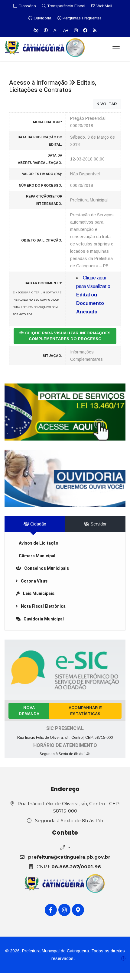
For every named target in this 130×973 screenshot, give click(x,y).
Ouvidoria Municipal (44, 619)
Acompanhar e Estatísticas (85, 710)
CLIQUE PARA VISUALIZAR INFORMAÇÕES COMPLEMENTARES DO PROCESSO (67, 336)
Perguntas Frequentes (81, 18)
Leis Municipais (38, 593)
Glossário (26, 6)
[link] (65, 412)
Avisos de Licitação (38, 543)
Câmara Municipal (37, 556)
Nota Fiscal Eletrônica (43, 606)
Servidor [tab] (98, 524)
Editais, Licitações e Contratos (52, 86)
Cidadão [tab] (37, 524)
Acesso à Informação (38, 82)
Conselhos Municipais (46, 568)
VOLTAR (108, 104)
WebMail (103, 6)
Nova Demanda (29, 710)
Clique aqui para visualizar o (93, 294)
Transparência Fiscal (65, 6)
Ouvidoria (41, 18)
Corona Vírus (34, 581)
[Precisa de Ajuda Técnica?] (123, 958)
